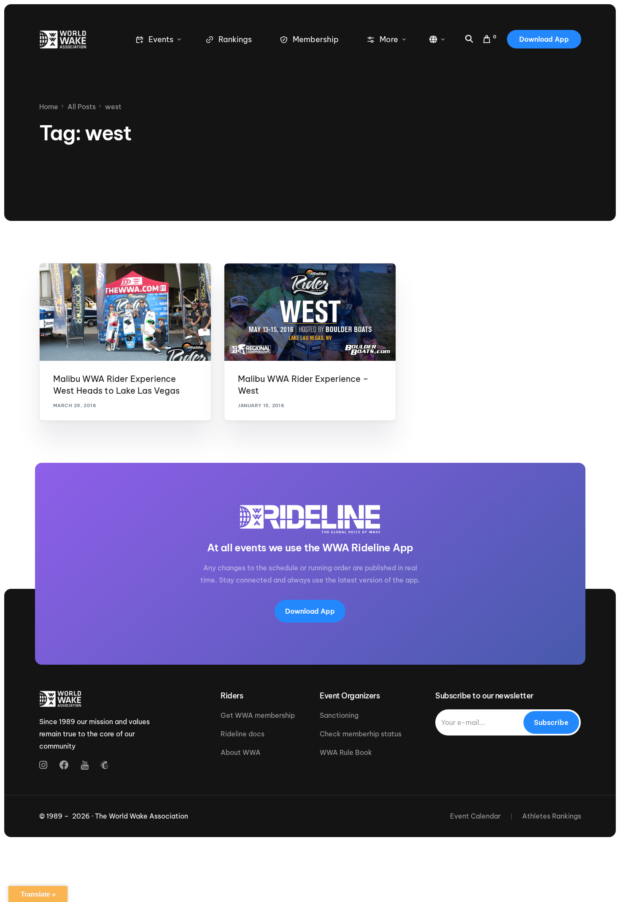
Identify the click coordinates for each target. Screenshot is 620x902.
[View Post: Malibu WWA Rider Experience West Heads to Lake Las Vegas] (125, 312)
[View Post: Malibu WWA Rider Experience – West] (310, 312)
